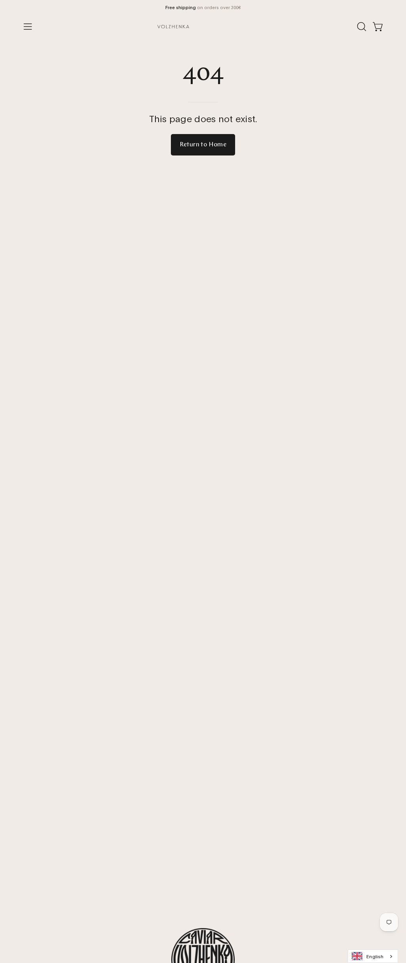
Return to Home (203, 145)
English (374, 956)
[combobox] (373, 956)
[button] (360, 26)
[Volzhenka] (203, 26)
